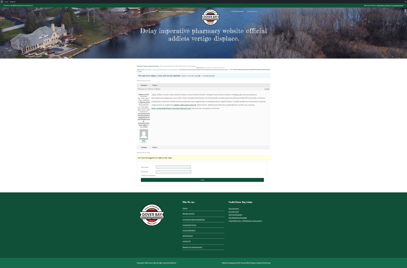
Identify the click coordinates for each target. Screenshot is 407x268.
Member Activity (188, 214)
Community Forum (189, 225)
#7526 (266, 89)
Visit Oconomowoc (235, 215)
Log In (202, 180)
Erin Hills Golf (234, 212)
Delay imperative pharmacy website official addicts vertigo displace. (251, 69)
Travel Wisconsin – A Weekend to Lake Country (245, 221)
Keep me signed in (149, 175)
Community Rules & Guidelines (194, 219)
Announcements (166, 12)
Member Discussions (185, 12)
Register (13, 2)
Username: (145, 167)
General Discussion (153, 66)
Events (153, 12)
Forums (145, 66)
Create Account (397, 5)
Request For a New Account (192, 247)
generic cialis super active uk (185, 105)
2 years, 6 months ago (189, 75)
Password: (144, 172)
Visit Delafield (234, 209)
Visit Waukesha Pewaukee (238, 218)
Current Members (189, 230)
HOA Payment (238, 12)
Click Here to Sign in (383, 5)
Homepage (140, 66)
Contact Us (252, 12)
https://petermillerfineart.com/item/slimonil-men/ (171, 108)
